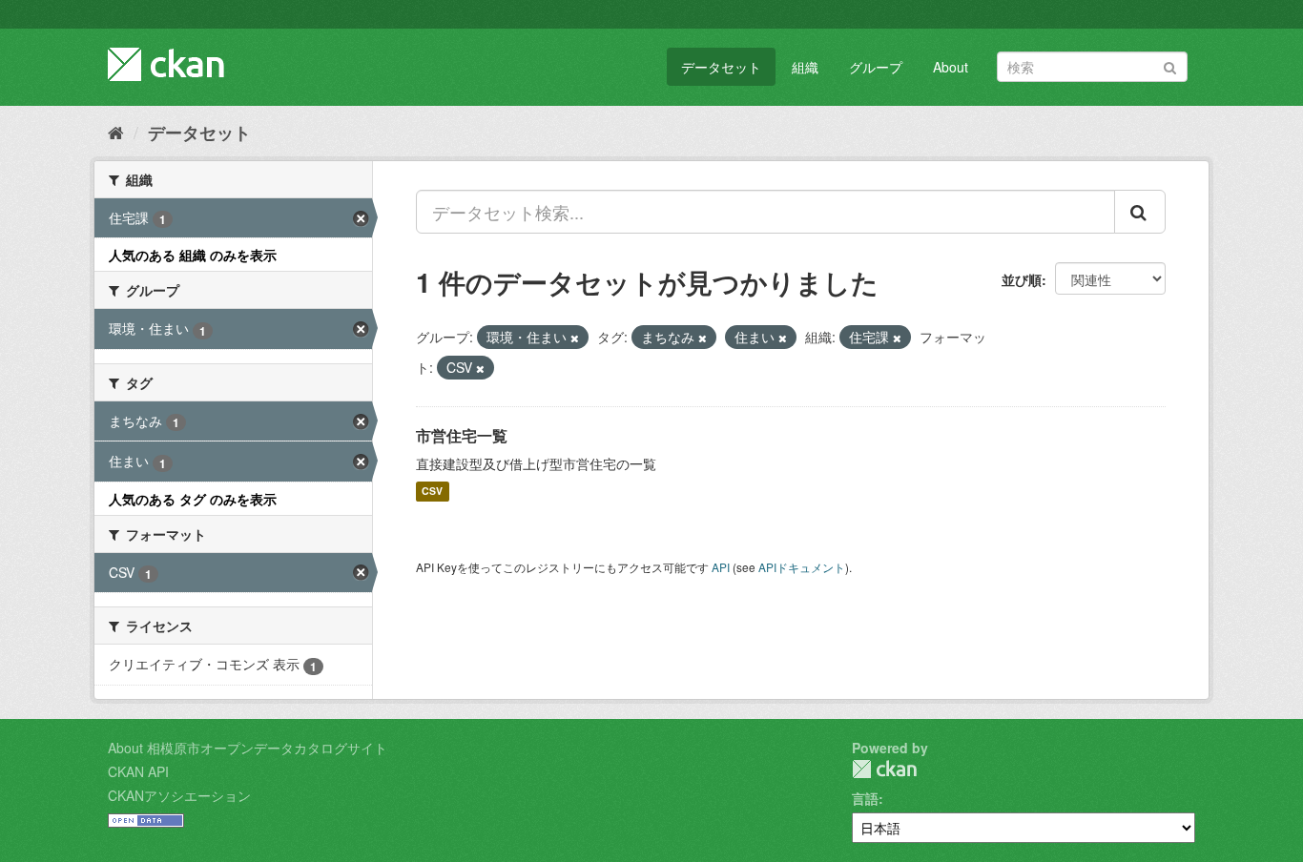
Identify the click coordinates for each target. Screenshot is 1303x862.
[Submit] (1170, 65)
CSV (432, 491)
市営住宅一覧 (461, 435)
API (721, 567)
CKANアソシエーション (179, 795)
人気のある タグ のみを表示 (193, 498)
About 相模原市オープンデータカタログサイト (247, 747)
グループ (875, 66)
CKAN (884, 769)
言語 (865, 798)
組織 (805, 66)
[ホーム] (116, 131)
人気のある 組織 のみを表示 (193, 254)
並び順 (1022, 279)
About (950, 66)
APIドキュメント (801, 567)
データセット (721, 66)
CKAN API (138, 771)
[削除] (574, 337)
